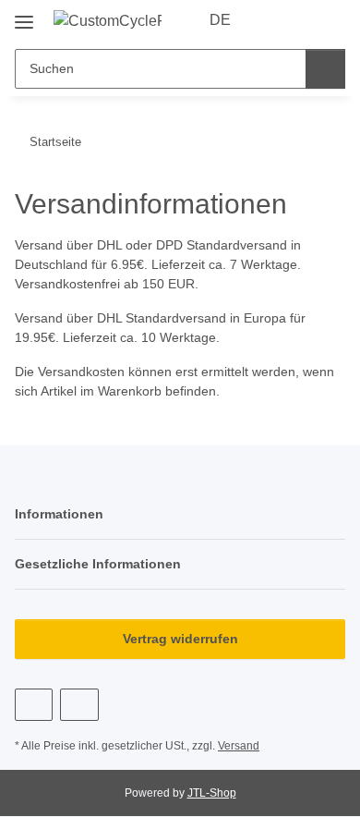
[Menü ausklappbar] (24, 15)
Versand (238, 745)
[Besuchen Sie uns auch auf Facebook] (34, 705)
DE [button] (220, 20)
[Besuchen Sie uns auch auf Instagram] (79, 705)
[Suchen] (325, 69)
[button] (272, 20)
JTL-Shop (211, 793)
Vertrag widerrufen (180, 638)
